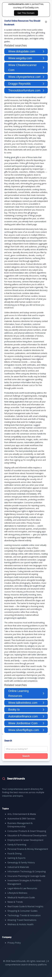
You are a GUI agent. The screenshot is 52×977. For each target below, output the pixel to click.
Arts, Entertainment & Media (21, 814)
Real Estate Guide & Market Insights (25, 906)
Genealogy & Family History (21, 862)
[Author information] (46, 22)
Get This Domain (26, 13)
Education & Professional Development (27, 835)
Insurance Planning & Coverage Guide (26, 876)
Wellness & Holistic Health (20, 924)
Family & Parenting (16, 844)
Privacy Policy (14, 942)
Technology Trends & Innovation (24, 915)
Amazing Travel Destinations (21, 919)
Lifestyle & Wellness (17, 892)
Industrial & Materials (18, 867)
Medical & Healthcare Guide (21, 897)
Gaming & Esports (16, 857)
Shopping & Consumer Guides (22, 910)
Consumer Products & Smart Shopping (26, 831)
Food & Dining (14, 853)
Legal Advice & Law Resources (22, 888)
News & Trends (15, 901)
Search (26, 756)
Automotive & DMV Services (21, 818)
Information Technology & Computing (26, 871)
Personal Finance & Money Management (27, 849)
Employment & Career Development (25, 840)
